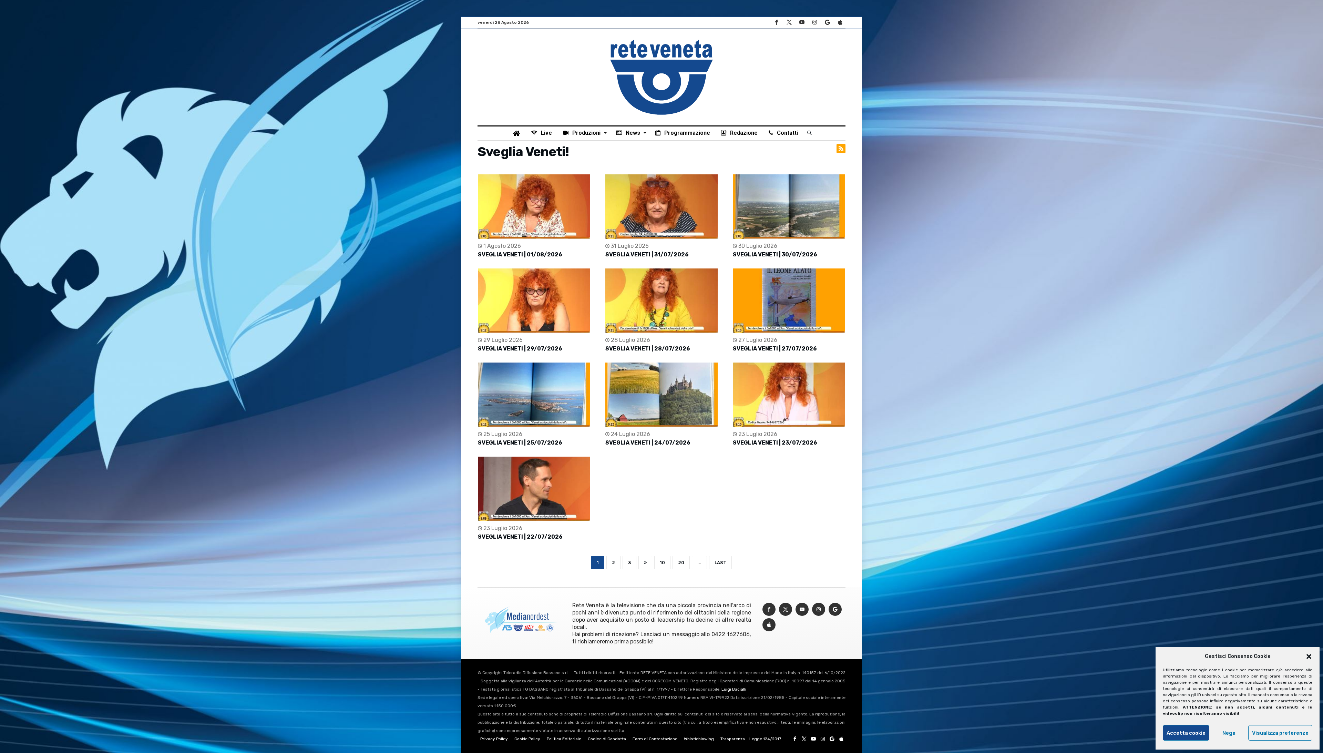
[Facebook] (776, 22)
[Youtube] (801, 22)
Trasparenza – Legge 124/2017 (750, 738)
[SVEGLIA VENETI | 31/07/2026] (661, 206)
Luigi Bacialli (733, 689)
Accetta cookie (1186, 733)
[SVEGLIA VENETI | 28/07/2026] (661, 300)
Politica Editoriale (564, 738)
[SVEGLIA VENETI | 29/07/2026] (534, 300)
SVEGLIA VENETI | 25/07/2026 (520, 442)
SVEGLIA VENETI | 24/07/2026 (647, 442)
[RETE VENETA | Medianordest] (661, 39)
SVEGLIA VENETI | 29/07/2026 (520, 348)
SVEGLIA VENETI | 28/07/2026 (647, 348)
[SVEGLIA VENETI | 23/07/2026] (789, 395)
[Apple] (839, 22)
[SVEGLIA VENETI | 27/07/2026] (789, 300)
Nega (1228, 733)
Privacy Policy (494, 738)
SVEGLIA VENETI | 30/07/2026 (775, 254)
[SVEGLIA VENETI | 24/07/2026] (661, 395)
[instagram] (814, 22)
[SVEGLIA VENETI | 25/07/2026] (534, 395)
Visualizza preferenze (1280, 733)
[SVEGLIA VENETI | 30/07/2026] (789, 206)
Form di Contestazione (655, 738)
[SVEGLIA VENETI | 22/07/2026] (534, 489)
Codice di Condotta (607, 738)
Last (720, 562)
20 (681, 562)
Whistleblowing (699, 738)
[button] (1308, 656)
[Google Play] (827, 22)
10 (662, 562)
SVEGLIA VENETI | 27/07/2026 (775, 348)
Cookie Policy (527, 738)
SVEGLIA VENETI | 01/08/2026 (520, 254)
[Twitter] (788, 22)
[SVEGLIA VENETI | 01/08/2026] (534, 206)
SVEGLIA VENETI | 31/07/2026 (647, 254)
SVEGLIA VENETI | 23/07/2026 (775, 442)
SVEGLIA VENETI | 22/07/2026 (520, 536)
